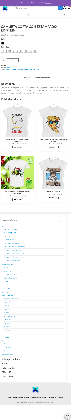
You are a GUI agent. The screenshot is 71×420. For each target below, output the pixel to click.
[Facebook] (64, 14)
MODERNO (32, 69)
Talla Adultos (5, 47)
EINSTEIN (19, 69)
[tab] (27, 77)
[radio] (2, 43)
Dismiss (48, 3)
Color (3, 39)
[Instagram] (68, 14)
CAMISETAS (12, 69)
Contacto (60, 397)
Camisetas (9, 67)
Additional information (41, 78)
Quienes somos (18, 397)
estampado (25, 69)
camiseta (6, 69)
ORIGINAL (38, 69)
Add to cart (13, 60)
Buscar (60, 220)
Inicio (9, 397)
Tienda (26, 397)
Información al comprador (38, 397)
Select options (17, 147)
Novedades (52, 397)
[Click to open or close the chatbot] (67, 416)
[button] (28, 14)
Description (27, 78)
